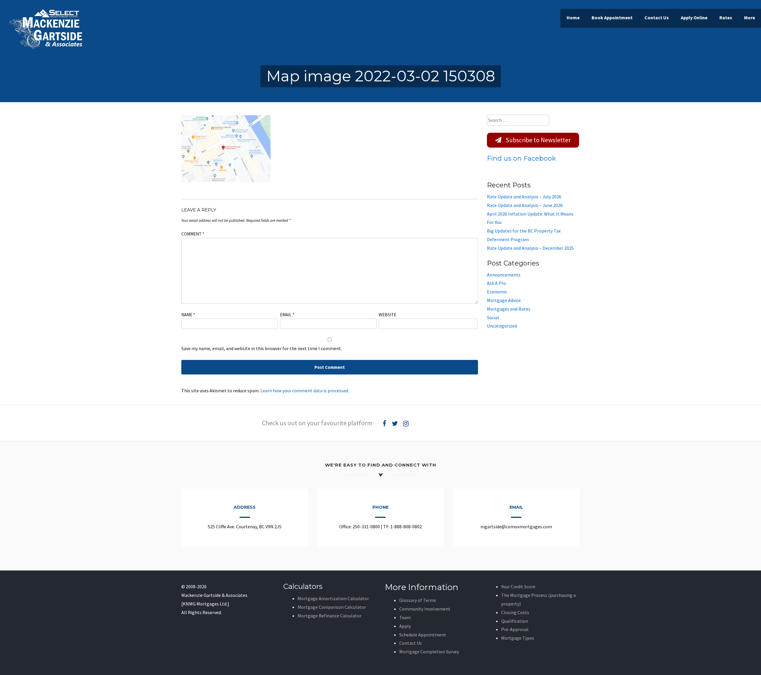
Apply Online (694, 17)
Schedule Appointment (422, 635)
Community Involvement (424, 609)
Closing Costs (515, 612)
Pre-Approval (515, 629)
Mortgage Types (517, 638)
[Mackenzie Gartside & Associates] (46, 47)
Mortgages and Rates (508, 309)
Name (188, 314)
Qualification (514, 621)
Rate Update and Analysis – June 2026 (525, 205)
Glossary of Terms (417, 600)
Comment (192, 234)
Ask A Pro (496, 283)
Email (287, 314)
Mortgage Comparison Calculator (332, 607)
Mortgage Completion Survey (429, 652)
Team (405, 617)
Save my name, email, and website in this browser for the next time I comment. (261, 348)
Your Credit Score (518, 586)
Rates (725, 17)
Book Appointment (612, 17)
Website (387, 314)
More (749, 17)
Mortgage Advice (504, 300)
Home (573, 17)
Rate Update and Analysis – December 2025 (530, 248)
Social (493, 317)
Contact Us (656, 17)
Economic (497, 292)
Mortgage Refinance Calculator (329, 616)
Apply (405, 626)
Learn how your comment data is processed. (304, 390)
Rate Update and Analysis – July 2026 (524, 197)
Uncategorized (502, 326)
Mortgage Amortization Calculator (333, 598)
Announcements (504, 275)
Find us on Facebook (521, 158)
